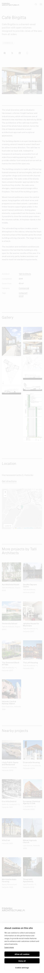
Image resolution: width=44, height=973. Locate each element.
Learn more (9, 947)
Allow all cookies (22, 954)
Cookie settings (22, 967)
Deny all (22, 961)
